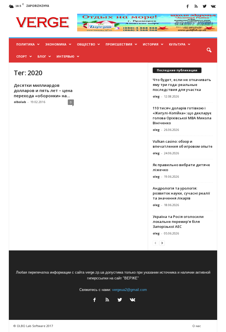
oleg (156, 96)
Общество (86, 44)
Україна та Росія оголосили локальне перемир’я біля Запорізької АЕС (178, 221)
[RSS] (196, 7)
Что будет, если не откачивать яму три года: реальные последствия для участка (182, 84)
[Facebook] (187, 7)
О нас (196, 326)
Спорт (21, 56)
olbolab (20, 102)
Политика (25, 44)
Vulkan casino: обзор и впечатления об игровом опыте (182, 144)
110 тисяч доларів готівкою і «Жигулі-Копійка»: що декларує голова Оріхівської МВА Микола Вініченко (182, 115)
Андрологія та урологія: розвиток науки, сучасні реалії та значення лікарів (181, 193)
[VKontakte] (213, 7)
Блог (41, 56)
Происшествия (119, 44)
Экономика (55, 44)
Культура (177, 44)
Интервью (65, 56)
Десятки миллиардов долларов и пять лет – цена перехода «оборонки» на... (43, 90)
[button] (209, 50)
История (150, 44)
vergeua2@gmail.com (129, 290)
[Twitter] (204, 7)
